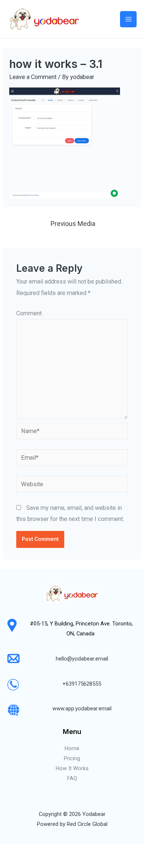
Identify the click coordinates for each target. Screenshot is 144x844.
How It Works (72, 768)
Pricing (72, 758)
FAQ (72, 778)
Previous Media (73, 223)
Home (72, 748)
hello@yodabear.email (82, 658)
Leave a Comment (32, 76)
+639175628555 (81, 683)
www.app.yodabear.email (82, 708)
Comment (29, 313)
